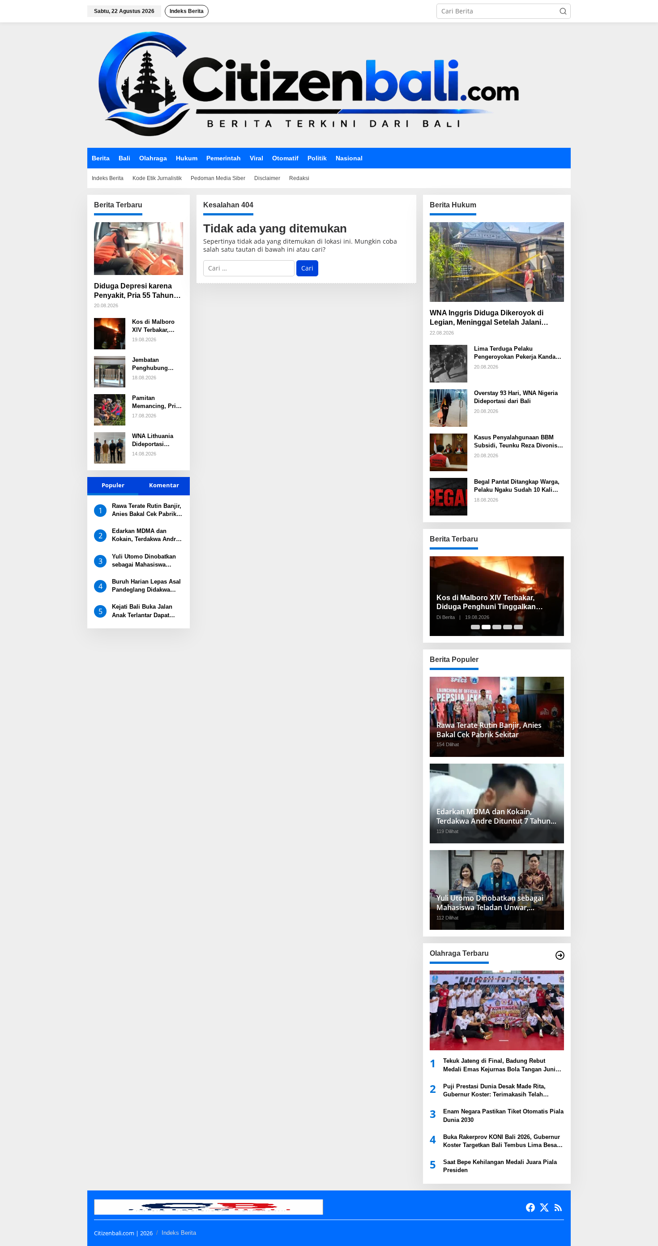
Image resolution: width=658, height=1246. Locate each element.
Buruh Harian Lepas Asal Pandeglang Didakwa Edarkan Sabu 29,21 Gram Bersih (146, 586)
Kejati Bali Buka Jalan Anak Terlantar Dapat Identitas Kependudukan (145, 611)
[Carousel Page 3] (496, 627)
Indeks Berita (179, 1232)
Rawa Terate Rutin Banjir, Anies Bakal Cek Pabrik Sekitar (146, 510)
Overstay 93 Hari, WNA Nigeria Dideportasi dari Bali (516, 397)
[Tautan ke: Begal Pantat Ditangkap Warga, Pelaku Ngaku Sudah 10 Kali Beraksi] (448, 496)
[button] (563, 11)
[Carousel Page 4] (507, 627)
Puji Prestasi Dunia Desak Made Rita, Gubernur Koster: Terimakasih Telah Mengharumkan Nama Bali (494, 1091)
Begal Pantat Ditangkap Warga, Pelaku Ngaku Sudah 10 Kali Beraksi (517, 486)
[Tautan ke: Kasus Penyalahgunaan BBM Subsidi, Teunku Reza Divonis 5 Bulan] (448, 451)
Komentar (164, 485)
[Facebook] (530, 1207)
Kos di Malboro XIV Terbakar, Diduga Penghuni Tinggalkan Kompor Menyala (156, 326)
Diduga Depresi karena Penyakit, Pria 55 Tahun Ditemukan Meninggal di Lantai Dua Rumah (135, 291)
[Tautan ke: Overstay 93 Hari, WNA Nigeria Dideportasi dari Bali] (448, 407)
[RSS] (558, 1207)
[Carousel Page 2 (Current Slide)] (486, 627)
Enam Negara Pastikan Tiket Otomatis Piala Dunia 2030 (503, 1115)
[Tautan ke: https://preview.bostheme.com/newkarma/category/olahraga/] (560, 955)
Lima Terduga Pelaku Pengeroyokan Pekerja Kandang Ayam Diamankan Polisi (518, 353)
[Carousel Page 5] (518, 627)
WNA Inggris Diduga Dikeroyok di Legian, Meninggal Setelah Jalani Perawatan (486, 318)
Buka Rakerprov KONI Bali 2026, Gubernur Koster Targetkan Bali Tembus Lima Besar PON (501, 1141)
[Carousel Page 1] (475, 627)
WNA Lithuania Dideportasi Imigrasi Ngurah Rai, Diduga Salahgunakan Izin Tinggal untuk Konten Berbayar (157, 440)
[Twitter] (544, 1207)
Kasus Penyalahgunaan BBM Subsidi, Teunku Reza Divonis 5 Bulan (518, 442)
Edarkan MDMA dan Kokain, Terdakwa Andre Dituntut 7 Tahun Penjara (146, 535)
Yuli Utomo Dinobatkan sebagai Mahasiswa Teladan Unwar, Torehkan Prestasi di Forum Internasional (146, 561)
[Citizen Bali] (304, 84)
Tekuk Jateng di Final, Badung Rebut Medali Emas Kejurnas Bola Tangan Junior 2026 (502, 1065)
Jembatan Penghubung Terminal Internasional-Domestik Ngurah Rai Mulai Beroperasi (156, 364)
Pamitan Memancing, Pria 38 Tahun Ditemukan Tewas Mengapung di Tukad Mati (156, 402)
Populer (113, 485)
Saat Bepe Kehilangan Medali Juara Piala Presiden (500, 1166)
